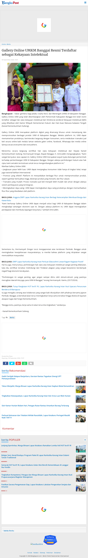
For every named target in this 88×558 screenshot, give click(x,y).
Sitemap (42, 553)
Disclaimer (57, 553)
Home (4, 44)
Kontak (29, 553)
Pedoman (49, 553)
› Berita (8, 44)
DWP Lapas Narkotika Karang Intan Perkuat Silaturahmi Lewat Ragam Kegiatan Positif (48, 261)
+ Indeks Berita (8, 531)
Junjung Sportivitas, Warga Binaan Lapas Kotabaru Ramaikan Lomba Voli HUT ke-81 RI (36, 445)
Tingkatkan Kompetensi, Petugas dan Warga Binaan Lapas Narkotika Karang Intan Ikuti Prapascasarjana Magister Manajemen (36, 476)
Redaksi (35, 553)
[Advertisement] (44, 230)
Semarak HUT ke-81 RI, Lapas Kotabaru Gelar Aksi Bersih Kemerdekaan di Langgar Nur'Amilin (34, 466)
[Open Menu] (85, 2)
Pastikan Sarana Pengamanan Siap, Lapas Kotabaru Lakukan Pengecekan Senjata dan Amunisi (36, 485)
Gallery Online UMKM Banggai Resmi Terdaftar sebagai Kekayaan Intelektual (39, 52)
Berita (12, 317)
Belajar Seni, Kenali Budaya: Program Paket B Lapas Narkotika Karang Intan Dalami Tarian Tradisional (35, 456)
